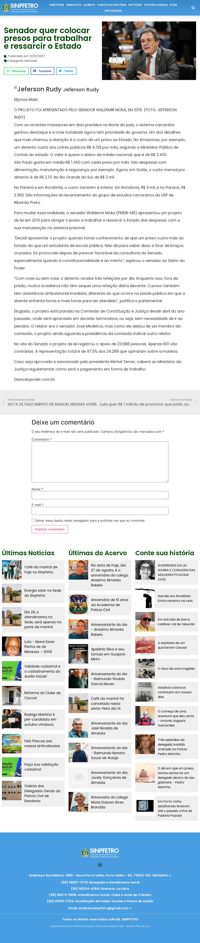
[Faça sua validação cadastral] (11, 767)
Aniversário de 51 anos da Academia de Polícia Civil (109, 605)
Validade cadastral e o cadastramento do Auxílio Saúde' (42, 671)
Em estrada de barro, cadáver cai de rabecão (176, 621)
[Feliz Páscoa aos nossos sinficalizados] (11, 743)
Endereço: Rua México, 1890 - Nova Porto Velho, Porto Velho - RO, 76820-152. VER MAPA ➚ (100, 875)
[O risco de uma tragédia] (145, 668)
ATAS (173, 5)
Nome (37, 489)
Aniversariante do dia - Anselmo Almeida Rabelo (109, 629)
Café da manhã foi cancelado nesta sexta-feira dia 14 (107, 703)
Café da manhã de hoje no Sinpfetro (40, 570)
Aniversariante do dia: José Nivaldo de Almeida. (109, 728)
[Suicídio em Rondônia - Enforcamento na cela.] (145, 598)
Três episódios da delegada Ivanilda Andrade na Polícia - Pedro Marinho (173, 747)
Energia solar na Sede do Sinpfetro (42, 593)
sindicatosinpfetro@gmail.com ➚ (105, 908)
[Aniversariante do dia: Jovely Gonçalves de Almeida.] (78, 777)
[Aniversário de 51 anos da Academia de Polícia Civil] (78, 604)
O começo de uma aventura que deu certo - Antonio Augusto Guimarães (176, 718)
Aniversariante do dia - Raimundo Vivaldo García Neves (109, 679)
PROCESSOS (113, 11)
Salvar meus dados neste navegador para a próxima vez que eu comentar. (90, 520)
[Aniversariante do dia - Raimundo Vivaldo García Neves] (78, 678)
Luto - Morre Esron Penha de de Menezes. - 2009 (39, 646)
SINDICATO (74, 5)
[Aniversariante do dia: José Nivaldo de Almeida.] (78, 728)
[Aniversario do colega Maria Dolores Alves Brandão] (78, 802)
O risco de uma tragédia (176, 668)
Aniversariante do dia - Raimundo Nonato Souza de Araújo (109, 753)
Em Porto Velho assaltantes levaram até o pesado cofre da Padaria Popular (175, 808)
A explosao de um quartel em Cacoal (172, 645)
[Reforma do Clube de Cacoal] (11, 695)
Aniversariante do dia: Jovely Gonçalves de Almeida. (109, 777)
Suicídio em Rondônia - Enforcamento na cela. (175, 598)
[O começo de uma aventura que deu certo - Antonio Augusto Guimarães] (145, 715)
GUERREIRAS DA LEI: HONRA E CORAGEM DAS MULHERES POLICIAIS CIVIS (176, 572)
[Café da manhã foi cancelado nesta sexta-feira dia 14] (78, 703)
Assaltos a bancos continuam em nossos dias (175, 692)
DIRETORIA (56, 5)
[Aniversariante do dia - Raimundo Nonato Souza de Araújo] (78, 752)
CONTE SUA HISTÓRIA (112, 5)
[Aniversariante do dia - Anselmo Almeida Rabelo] (78, 629)
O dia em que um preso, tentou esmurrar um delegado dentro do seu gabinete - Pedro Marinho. (176, 777)
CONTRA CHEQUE (156, 5)
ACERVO (89, 5)
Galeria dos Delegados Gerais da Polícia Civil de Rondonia (42, 793)
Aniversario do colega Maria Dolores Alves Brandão (109, 802)
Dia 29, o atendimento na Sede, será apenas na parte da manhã (42, 620)
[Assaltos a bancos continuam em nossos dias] (145, 692)
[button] (16, 71)
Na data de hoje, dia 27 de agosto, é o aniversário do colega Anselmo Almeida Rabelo (109, 575)
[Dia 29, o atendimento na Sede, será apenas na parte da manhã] (11, 616)
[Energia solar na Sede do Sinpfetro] (11, 593)
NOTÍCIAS (135, 5)
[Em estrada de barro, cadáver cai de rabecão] (145, 621)
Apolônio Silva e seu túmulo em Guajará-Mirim (109, 654)
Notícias (30, 61)
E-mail (38, 504)
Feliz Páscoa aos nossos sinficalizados (42, 744)
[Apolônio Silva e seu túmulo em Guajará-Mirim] (78, 653)
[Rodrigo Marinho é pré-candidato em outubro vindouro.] (11, 719)
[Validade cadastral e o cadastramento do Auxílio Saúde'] (11, 671)
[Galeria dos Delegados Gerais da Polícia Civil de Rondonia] (11, 790)
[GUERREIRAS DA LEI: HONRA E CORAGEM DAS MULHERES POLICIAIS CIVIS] (145, 570)
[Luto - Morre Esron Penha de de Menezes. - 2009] (11, 646)
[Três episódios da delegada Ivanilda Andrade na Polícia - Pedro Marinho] (145, 744)
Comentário (42, 439)
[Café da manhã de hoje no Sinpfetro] (11, 570)
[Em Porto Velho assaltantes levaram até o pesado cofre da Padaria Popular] (145, 806)
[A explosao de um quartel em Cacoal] (145, 645)
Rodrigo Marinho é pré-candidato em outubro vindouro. (40, 719)
